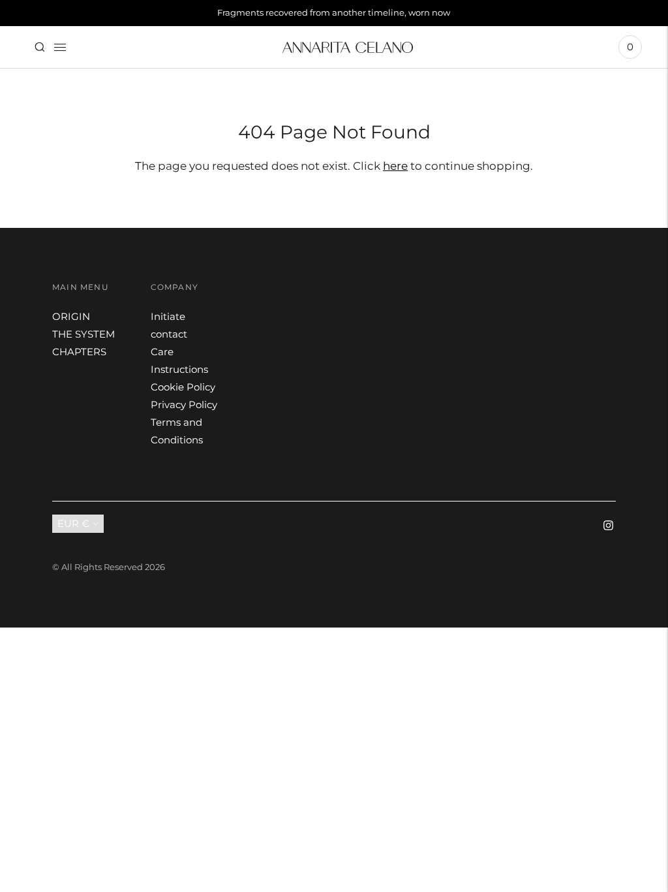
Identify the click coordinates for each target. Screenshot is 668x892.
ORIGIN (71, 316)
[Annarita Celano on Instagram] (608, 526)
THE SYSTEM (83, 334)
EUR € (73, 523)
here (395, 165)
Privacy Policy (184, 404)
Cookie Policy (183, 387)
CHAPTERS (79, 351)
